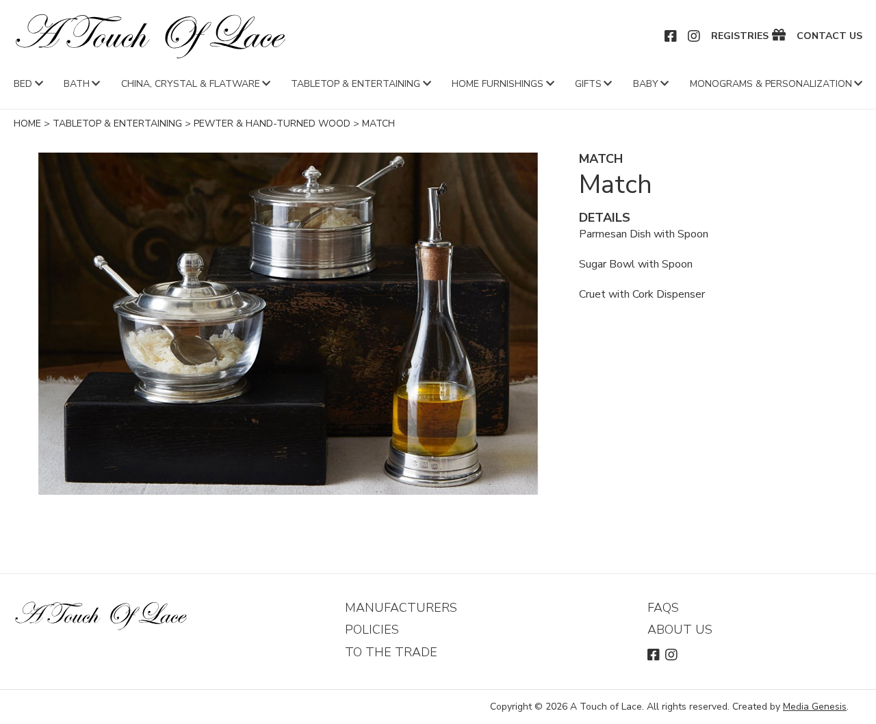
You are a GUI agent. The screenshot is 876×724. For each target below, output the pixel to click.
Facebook (671, 36)
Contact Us (829, 36)
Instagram (694, 36)
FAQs (663, 607)
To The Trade (391, 652)
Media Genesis (815, 706)
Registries (740, 36)
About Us (679, 629)
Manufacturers (401, 607)
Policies (372, 629)
